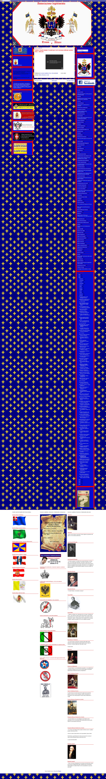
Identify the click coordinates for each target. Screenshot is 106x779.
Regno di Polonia (80, 241)
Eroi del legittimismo (81, 125)
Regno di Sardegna (81, 243)
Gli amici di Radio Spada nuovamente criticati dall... (84, 415)
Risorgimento (79, 248)
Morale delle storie (80, 218)
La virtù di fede (82, 301)
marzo (81, 292)
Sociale (47, 74)
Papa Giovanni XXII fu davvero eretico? (83, 309)
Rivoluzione (44, 74)
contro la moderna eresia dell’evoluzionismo (82, 112)
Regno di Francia (80, 239)
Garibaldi (79, 133)
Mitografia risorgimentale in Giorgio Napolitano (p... (84, 300)
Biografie (79, 96)
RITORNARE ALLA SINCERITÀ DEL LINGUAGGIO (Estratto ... (84, 456)
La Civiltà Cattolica (81, 166)
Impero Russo (80, 150)
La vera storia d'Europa (81, 186)
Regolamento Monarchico (82, 247)
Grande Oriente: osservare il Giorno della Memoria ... (84, 354)
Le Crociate (79, 195)
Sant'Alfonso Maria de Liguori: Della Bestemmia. (84, 406)
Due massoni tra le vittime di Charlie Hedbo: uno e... (84, 420)
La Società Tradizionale (81, 185)
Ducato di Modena (80, 120)
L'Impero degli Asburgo (81, 162)
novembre (82, 280)
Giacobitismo (79, 134)
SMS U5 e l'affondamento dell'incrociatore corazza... (84, 449)
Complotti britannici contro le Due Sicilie (84, 472)
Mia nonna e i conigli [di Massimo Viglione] (83, 359)
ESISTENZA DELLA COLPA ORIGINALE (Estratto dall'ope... (84, 325)
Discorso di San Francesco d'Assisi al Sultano (84, 335)
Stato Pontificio (80, 260)
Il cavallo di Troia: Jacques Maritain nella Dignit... (84, 435)
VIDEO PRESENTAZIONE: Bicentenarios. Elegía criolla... (84, 304)
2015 (80, 277)
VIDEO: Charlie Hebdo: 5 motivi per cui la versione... (83, 388)
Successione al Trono (81, 265)
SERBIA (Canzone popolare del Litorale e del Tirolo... (84, 460)
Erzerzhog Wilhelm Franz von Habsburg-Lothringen (84, 307)
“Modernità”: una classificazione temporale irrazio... (84, 437)
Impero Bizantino (80, 148)
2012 (80, 482)
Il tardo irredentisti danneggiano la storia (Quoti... (83, 341)
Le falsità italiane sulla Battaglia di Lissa (83, 297)
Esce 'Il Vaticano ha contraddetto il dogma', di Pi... (84, 409)
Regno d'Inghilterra (81, 234)
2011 (80, 484)
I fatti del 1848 (80, 141)
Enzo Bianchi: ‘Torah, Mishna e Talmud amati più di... (84, 398)
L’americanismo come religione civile (84, 155)
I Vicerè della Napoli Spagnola (83, 143)
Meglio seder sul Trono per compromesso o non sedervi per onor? (84, 216)
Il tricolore (79, 146)
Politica (40, 74)
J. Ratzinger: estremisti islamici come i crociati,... (84, 368)
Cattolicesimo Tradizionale (82, 107)
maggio (81, 289)
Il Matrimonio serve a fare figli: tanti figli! (84, 347)
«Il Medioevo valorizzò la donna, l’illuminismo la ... (84, 454)
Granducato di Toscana (81, 136)
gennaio (81, 295)
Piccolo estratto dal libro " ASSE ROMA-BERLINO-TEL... (84, 318)
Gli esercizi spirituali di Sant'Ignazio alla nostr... (84, 383)
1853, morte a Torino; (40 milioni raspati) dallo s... (84, 394)
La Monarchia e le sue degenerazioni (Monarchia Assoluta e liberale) (84, 174)
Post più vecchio (70, 80)
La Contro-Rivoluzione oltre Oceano (84, 168)
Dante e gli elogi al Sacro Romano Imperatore (84, 344)
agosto (81, 284)
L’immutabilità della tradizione (83, 160)
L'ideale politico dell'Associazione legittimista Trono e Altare (83, 158)
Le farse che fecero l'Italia (82, 196)
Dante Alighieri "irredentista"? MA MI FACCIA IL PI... (83, 375)
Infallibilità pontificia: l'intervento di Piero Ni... (84, 312)
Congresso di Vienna (81, 109)
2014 (80, 479)
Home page (54, 80)
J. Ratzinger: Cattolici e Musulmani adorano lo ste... (84, 337)
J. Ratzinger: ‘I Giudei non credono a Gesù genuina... (84, 404)
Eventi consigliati (80, 127)
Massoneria (79, 211)
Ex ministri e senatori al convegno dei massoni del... (84, 441)
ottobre (81, 281)
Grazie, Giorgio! (82, 380)
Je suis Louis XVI (82, 323)
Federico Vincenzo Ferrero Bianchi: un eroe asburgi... (84, 373)
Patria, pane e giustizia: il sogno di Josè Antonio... (84, 475)
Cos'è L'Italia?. (80, 115)
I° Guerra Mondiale (80, 144)
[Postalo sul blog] (62, 73)
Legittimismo (79, 200)
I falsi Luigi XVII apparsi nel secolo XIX (84, 138)
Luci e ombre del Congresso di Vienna (84, 204)
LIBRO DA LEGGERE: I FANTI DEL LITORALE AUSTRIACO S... (83, 365)
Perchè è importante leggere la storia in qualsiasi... (84, 331)
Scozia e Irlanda (80, 252)
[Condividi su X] (63, 73)
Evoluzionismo (80, 131)
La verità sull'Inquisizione (82, 193)
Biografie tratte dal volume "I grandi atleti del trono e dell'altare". (84, 99)
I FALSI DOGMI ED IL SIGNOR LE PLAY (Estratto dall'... (84, 391)
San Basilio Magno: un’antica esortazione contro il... (83, 466)
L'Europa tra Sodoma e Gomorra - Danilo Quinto (84, 370)
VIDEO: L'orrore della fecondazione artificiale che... (84, 361)
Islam (78, 152)
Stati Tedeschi (80, 258)
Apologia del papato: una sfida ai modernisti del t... (84, 412)
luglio (81, 286)
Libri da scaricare (80, 202)
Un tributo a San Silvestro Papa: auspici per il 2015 (84, 477)
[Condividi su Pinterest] (65, 73)
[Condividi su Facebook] (64, 73)
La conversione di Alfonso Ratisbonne (84, 351)
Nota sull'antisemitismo (81, 220)
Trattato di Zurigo (80, 267)
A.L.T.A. (78, 90)
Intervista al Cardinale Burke (84, 396)
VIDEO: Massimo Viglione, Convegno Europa (84, 379)
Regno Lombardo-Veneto (82, 245)
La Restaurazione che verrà (82, 183)
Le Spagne (79, 198)
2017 (80, 274)
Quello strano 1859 (81, 230)
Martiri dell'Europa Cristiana (82, 209)
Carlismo (79, 101)
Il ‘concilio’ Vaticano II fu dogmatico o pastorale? (84, 328)
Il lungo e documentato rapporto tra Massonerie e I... (84, 315)
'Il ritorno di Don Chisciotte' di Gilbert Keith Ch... (84, 426)
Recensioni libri (80, 232)
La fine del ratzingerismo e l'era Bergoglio (84, 356)
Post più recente (38, 80)
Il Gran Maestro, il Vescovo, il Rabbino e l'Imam (84, 349)
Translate (86, 51)
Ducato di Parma (80, 122)
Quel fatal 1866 (80, 228)
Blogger (59, 771)
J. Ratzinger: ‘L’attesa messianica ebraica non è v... (84, 422)
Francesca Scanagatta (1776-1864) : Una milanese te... (83, 469)
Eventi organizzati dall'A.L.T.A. (83, 129)
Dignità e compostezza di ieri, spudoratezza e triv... (84, 321)
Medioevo (79, 213)
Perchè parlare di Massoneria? (83, 222)
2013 (80, 481)
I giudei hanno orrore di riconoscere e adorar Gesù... (83, 462)
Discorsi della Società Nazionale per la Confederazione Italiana (84, 118)
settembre (82, 283)
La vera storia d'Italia (81, 188)
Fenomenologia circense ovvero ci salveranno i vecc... (84, 431)
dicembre (81, 278)
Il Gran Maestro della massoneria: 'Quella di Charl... (84, 428)
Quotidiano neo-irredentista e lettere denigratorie (84, 402)
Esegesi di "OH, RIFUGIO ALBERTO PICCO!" (84, 446)
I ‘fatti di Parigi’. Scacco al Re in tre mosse (84, 417)
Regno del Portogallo (81, 236)
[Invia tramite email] (61, 73)
